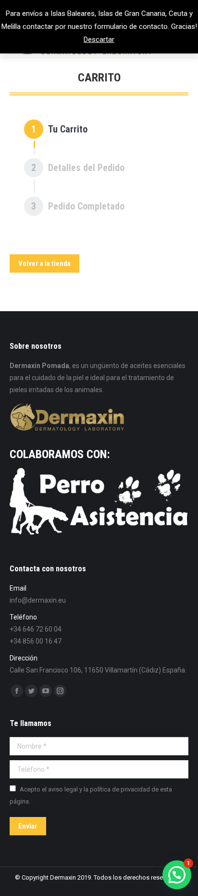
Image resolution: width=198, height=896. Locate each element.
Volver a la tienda (44, 263)
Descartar (99, 39)
